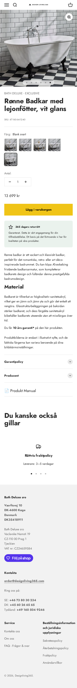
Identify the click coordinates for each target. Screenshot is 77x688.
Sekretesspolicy (52, 640)
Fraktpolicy (49, 655)
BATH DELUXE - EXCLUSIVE (22, 93)
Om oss (9, 638)
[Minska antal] (9, 182)
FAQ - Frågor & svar (17, 646)
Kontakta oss (12, 631)
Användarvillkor (52, 662)
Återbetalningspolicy (55, 648)
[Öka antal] (25, 182)
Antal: (7, 173)
